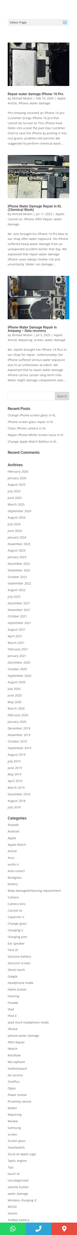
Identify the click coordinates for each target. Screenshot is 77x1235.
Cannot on (15, 219)
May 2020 (14, 702)
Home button (17, 989)
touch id (13, 1174)
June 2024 (15, 531)
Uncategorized (18, 1180)
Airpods (13, 825)
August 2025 (16, 484)
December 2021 (19, 603)
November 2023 (19, 544)
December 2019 (19, 728)
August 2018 (16, 801)
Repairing (25, 340)
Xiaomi (12, 1213)
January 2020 (17, 722)
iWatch (13, 1049)
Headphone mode (20, 983)
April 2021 (15, 636)
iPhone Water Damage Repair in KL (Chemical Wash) (35, 208)
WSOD (12, 1207)
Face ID (13, 950)
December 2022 (19, 564)
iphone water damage (23, 1036)
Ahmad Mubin (22, 98)
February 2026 (18, 471)
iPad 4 (12, 1016)
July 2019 (14, 761)
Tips (11, 1167)
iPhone (23, 103)
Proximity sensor (19, 1101)
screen (38, 340)
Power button (17, 1095)
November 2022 (19, 570)
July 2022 (14, 597)
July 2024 (14, 524)
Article (12, 103)
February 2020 (18, 715)
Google (13, 976)
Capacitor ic (16, 917)
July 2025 (14, 491)
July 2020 (14, 689)
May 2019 (14, 774)
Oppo (12, 1088)
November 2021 (19, 610)
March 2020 (16, 708)
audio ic (13, 864)
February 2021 (18, 649)
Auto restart (16, 871)
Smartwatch (16, 1147)
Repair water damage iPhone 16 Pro (36, 94)
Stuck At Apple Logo (22, 1154)
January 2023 (17, 557)
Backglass (15, 878)
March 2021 (16, 643)
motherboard (17, 1068)
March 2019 (16, 787)
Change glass (17, 923)
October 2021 (17, 616)
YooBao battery (18, 1220)
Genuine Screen (19, 963)
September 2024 (19, 511)
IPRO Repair (43, 219)
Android (13, 831)
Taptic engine (17, 1161)
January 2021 (17, 656)
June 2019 (15, 768)
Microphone (16, 1062)
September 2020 (19, 676)
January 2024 (17, 537)
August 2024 (16, 517)
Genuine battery (19, 956)
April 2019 (15, 781)
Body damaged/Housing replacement (34, 891)
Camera (13, 897)
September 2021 (19, 623)
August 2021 (16, 629)
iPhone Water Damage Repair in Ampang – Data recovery (32, 329)
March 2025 (16, 504)
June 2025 (15, 498)
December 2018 (19, 794)
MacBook (14, 1055)
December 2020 (19, 662)
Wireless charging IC (22, 1200)
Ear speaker (16, 943)
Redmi (12, 1108)
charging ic (16, 930)
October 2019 (17, 741)
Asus (11, 858)
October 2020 (17, 669)
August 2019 (16, 755)
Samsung (14, 1128)
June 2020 (15, 695)
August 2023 (16, 550)
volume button (18, 1187)
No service (15, 1075)
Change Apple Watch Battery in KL (33, 441)
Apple (61, 98)
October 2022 (17, 577)
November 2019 (19, 735)
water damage (40, 103)
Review (13, 1121)
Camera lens (17, 904)
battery (13, 884)
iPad (11, 1009)
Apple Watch (17, 845)
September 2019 (19, 748)
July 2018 (14, 807)
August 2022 (16, 590)
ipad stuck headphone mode (28, 1022)
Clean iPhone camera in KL (27, 428)
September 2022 (19, 583)
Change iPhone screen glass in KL (32, 415)
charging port (17, 937)
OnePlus (14, 1082)
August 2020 (16, 682)
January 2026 (17, 478)
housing (13, 996)
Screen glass (17, 1141)
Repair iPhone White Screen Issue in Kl (36, 435)
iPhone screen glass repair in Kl (31, 422)
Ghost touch (16, 970)
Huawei (13, 1003)
